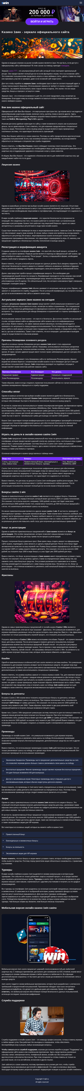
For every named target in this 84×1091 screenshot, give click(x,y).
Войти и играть (42, 21)
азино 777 (13, 71)
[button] (80, 1081)
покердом (65, 66)
